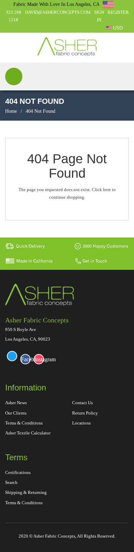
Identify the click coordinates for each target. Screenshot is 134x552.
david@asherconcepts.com (58, 12)
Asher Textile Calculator (28, 432)
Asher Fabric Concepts (37, 320)
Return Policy (85, 413)
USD (117, 28)
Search (11, 482)
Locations (81, 423)
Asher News (16, 402)
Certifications (18, 472)
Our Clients (15, 413)
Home (11, 111)
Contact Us (82, 402)
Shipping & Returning (26, 492)
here (107, 189)
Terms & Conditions (24, 423)
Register (118, 12)
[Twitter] (12, 356)
